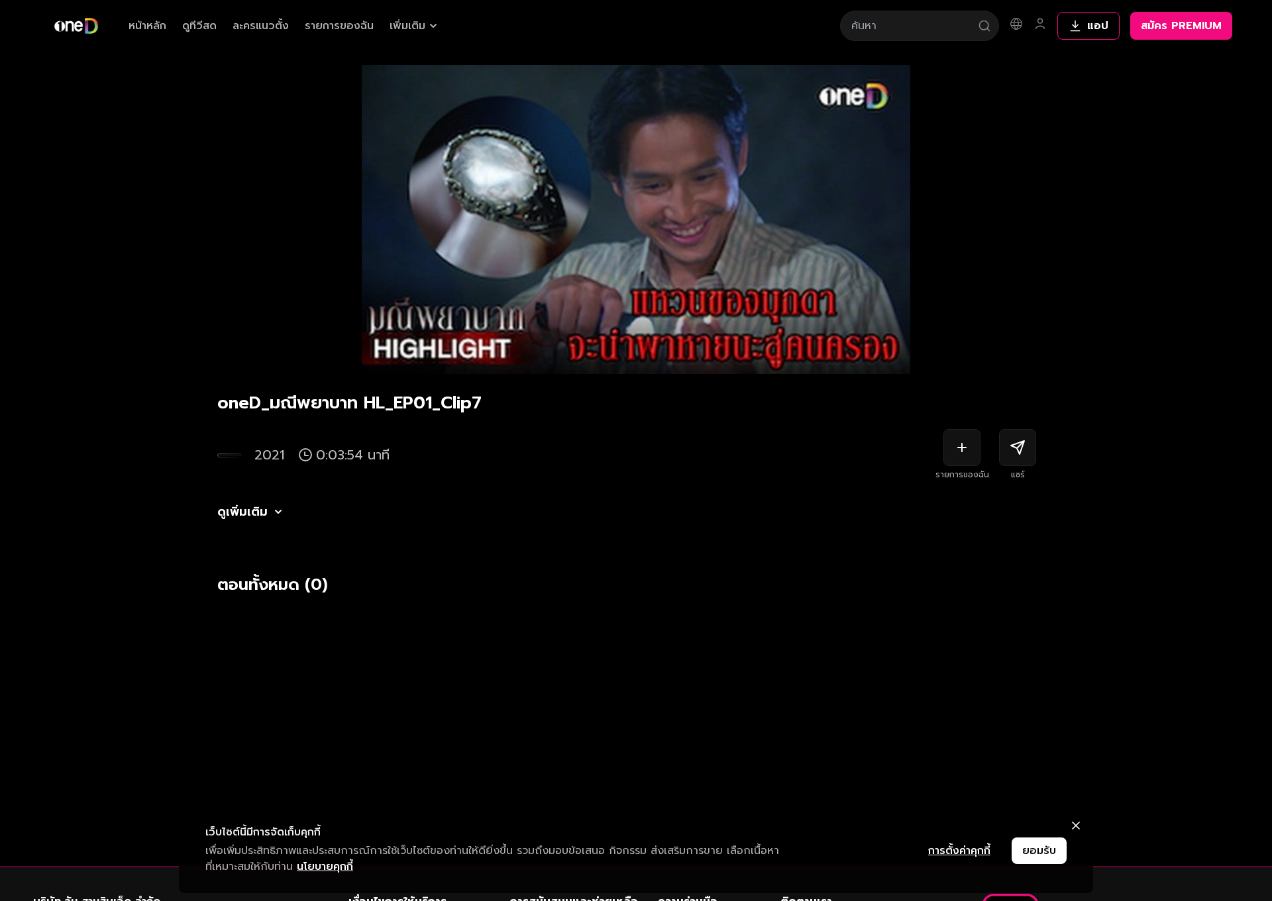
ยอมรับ (1039, 851)
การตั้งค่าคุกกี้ (959, 851)
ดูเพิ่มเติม (242, 511)
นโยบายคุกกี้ (325, 867)
